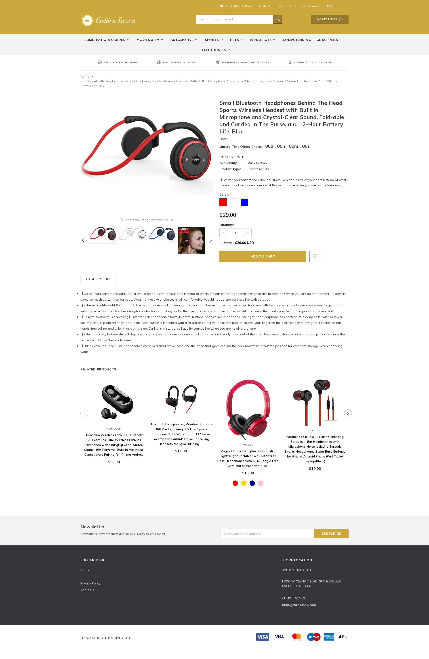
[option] (126, 62)
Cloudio (315, 430)
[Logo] (109, 19)
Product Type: (230, 169)
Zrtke (181, 418)
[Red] (235, 483)
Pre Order (114, 420)
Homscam (114, 428)
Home (84, 77)
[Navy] (252, 483)
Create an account (305, 6)
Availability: (228, 163)
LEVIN (223, 139)
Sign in (282, 6)
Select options (248, 436)
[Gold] (243, 483)
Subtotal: (226, 243)
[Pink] (260, 483)
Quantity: (226, 225)
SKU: (222, 157)
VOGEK (248, 444)
